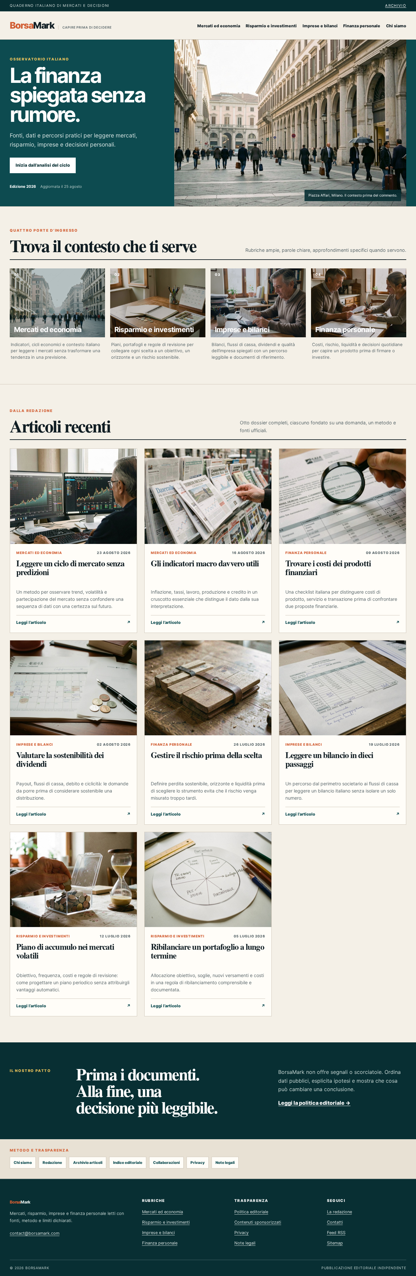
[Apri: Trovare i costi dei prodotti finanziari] (342, 496)
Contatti (335, 1222)
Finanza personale (361, 25)
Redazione (52, 1162)
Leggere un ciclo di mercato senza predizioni (70, 567)
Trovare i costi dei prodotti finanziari (328, 567)
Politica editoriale (251, 1211)
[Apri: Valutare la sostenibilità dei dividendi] (73, 688)
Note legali (225, 1162)
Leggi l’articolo (73, 622)
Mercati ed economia (218, 25)
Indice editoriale (127, 1162)
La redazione (339, 1211)
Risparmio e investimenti (271, 25)
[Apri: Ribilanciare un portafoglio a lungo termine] (208, 879)
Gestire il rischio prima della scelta (206, 755)
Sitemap (335, 1243)
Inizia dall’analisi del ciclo (43, 165)
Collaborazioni (166, 1162)
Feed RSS (336, 1232)
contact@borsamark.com (34, 1233)
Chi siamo (396, 25)
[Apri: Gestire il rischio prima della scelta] (208, 688)
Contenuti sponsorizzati (257, 1222)
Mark (61, 25)
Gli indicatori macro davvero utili (205, 563)
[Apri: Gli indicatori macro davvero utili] (208, 496)
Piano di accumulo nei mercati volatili (65, 950)
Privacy (197, 1162)
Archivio (395, 5)
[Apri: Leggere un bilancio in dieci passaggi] (342, 688)
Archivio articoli (87, 1162)
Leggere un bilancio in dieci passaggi (329, 759)
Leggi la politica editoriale (314, 1103)
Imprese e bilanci (320, 25)
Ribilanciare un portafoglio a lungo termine (207, 950)
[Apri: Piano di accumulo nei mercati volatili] (73, 879)
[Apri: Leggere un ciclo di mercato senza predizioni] (73, 496)
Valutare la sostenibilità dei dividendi (60, 759)
